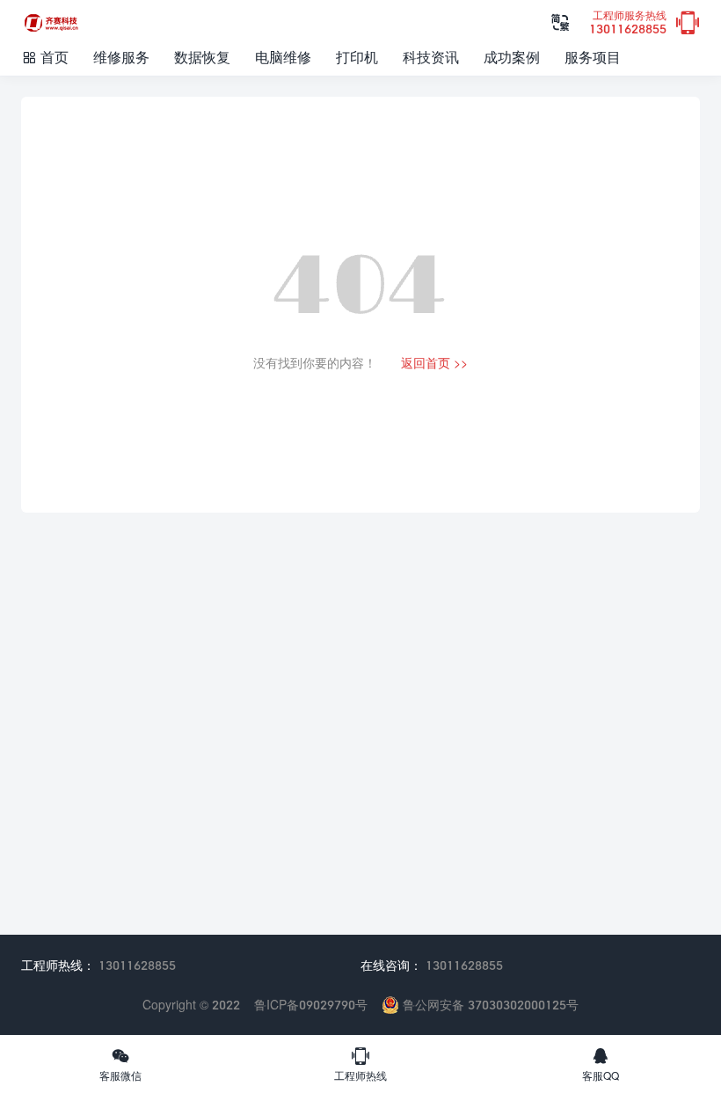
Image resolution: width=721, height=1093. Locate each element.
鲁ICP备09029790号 (311, 1004)
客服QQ (600, 1064)
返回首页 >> (434, 362)
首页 (45, 56)
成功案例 (512, 56)
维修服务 (121, 56)
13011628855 (627, 23)
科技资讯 (431, 56)
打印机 (357, 56)
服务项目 (592, 56)
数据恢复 (202, 56)
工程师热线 (360, 1064)
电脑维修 (283, 56)
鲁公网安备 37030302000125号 (489, 1004)
